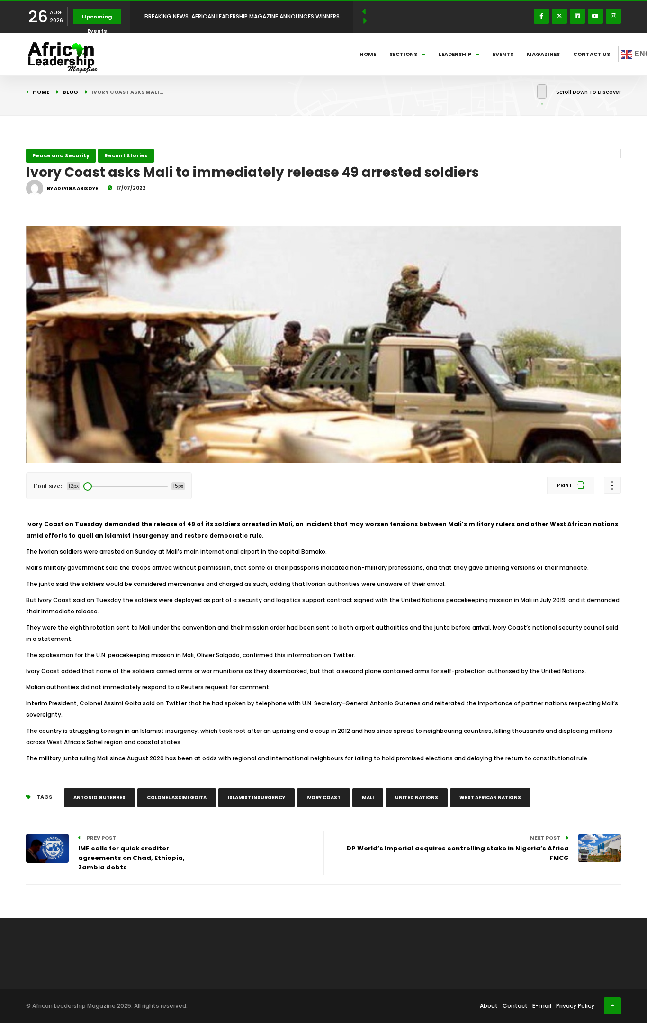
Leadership (455, 54)
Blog (70, 92)
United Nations (416, 797)
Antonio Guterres (99, 797)
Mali (368, 797)
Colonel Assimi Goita (177, 797)
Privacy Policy (575, 1006)
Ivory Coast (323, 797)
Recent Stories (126, 155)
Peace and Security (61, 155)
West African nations (490, 797)
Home (367, 54)
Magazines (543, 54)
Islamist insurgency (256, 797)
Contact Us (591, 54)
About (489, 1006)
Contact (515, 1006)
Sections (403, 54)
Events (503, 54)
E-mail (541, 1006)
